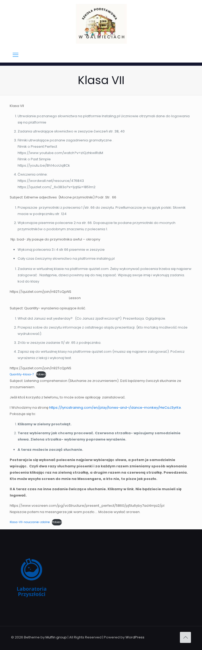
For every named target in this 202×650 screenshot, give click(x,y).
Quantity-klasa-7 (22, 374)
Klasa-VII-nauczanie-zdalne (30, 522)
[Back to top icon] (185, 637)
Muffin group (56, 637)
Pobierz (41, 374)
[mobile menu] (15, 54)
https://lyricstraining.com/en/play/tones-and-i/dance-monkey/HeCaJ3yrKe (115, 407)
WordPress (134, 637)
